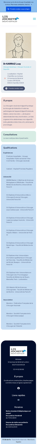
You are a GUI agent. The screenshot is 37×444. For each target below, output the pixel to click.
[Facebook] (18, 388)
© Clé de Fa (6, 440)
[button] (18, 399)
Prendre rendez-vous (16, 88)
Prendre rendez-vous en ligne (20, 9)
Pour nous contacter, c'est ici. (20, 4)
